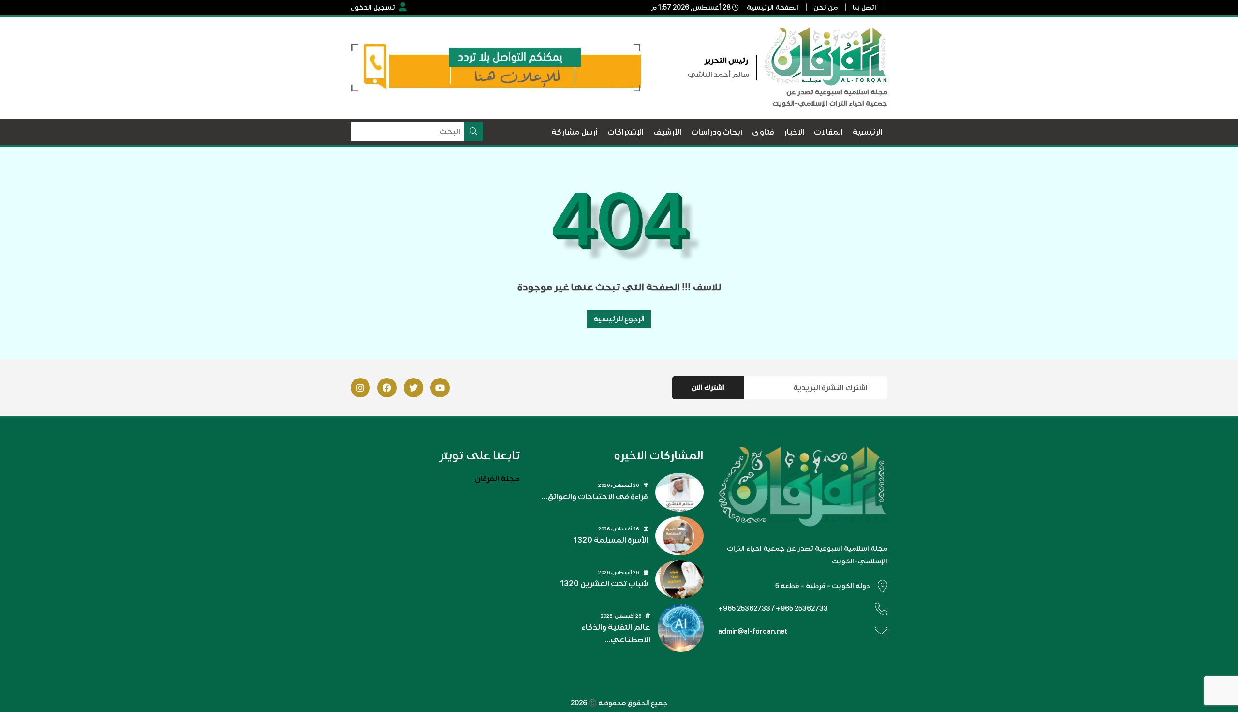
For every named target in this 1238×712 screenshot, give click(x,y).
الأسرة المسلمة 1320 (611, 540)
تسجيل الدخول (373, 7)
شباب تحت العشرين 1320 (604, 584)
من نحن (825, 7)
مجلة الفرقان (497, 479)
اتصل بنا (864, 7)
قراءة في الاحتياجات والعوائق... (595, 496)
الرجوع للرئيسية (619, 319)
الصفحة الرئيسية (772, 7)
